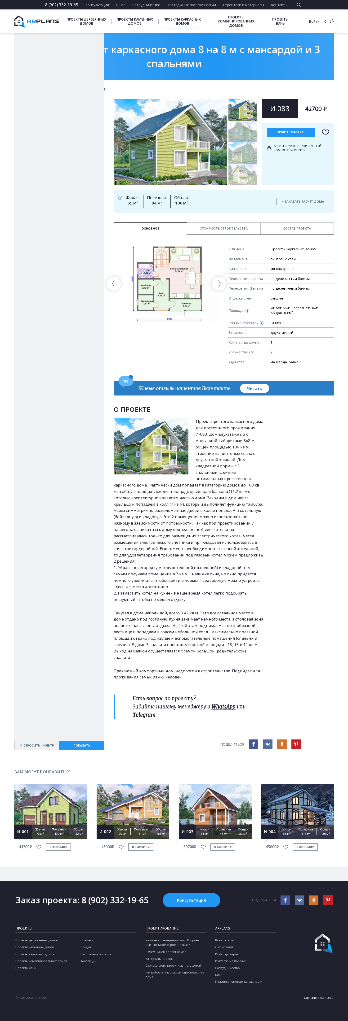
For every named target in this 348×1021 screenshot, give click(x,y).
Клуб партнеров (227, 954)
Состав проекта (297, 228)
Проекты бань (280, 21)
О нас (120, 4)
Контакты (279, 4)
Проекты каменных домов (135, 21)
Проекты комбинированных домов (236, 21)
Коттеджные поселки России (191, 4)
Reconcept (325, 998)
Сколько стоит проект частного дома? (173, 966)
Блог (218, 975)
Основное (150, 228)
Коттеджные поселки (230, 961)
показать (81, 745)
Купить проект (290, 132)
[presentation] (114, 284)
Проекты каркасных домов (182, 21)
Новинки (87, 940)
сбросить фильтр (36, 745)
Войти (314, 21)
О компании (224, 947)
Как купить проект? (160, 959)
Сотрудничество (146, 4)
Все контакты (224, 940)
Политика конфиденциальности (238, 982)
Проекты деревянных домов (86, 21)
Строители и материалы (243, 4)
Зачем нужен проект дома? (166, 952)
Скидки (85, 947)
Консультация (97, 4)
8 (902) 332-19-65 (61, 4)
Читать (254, 388)
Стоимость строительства (224, 228)
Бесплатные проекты (96, 954)
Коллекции (88, 961)
